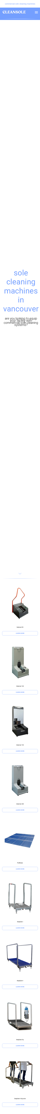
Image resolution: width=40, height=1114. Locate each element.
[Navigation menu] (36, 12)
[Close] (37, 1)
